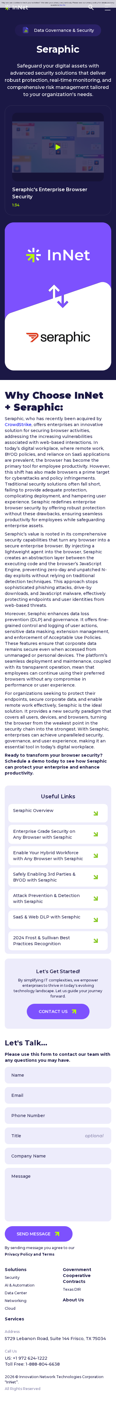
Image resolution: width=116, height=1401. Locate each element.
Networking (15, 1300)
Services (14, 1319)
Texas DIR (72, 1289)
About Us (73, 1300)
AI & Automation (20, 1285)
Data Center (16, 1293)
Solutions (15, 1269)
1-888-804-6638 (43, 1364)
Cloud (10, 1308)
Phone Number (28, 1115)
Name (17, 1075)
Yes (60, 5)
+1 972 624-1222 (30, 1358)
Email (17, 1095)
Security (12, 1277)
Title (16, 1135)
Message (21, 1176)
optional (94, 1135)
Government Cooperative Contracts (77, 1275)
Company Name (28, 1156)
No (64, 5)
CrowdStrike (18, 424)
